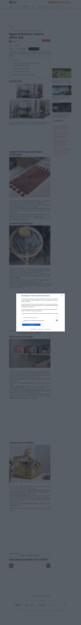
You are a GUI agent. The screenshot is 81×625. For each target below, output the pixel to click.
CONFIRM (31, 324)
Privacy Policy (47, 329)
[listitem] (40, 317)
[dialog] (40, 312)
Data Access (40, 329)
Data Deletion (33, 329)
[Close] (62, 296)
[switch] (56, 320)
